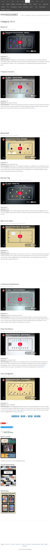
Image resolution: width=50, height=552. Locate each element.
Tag (36, 7)
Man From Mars (7, 221)
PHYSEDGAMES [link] (9, 14)
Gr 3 (22, 1)
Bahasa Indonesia (36, 544)
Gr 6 (37, 1)
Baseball (8, 4)
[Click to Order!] (8, 476)
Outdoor (20, 7)
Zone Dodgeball (7, 373)
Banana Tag (5, 178)
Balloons (4, 27)
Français (13, 544)
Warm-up (8, 9)
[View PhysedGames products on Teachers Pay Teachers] (7, 432)
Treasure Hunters (7, 71)
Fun (40, 4)
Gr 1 (13, 1)
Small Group (25, 7)
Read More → (33, 108)
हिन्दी (42, 544)
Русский (23, 544)
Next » (38, 416)
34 (24, 416)
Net (8, 7)
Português (28, 544)
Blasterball (5, 133)
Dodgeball (25, 4)
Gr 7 (42, 1)
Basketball (13, 4)
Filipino (46, 544)
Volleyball (3, 9)
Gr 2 (18, 1)
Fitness (30, 4)
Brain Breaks (19, 4)
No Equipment (14, 7)
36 (29, 416)
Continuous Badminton (10, 284)
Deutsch (7, 544)
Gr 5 (32, 1)
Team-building (42, 7)
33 (21, 416)
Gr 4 (27, 1)
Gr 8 (3, 4)
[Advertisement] (25, 121)
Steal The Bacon (7, 329)
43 (35, 416)
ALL (3, 1)
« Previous (14, 416)
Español (18, 544)
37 (31, 416)
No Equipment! (20, 180)
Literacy (3, 7)
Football (35, 4)
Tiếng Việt (25, 546)
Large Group (45, 4)
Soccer (31, 7)
